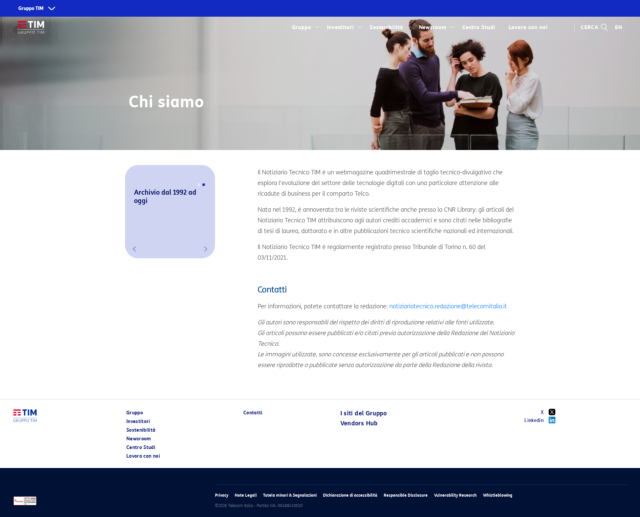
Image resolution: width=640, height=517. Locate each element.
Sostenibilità (386, 27)
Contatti (253, 413)
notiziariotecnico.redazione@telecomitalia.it (448, 306)
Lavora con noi (143, 456)
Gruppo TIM (31, 8)
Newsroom (433, 27)
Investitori (340, 27)
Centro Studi (140, 447)
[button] (134, 249)
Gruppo (302, 27)
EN (618, 27)
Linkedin (534, 420)
